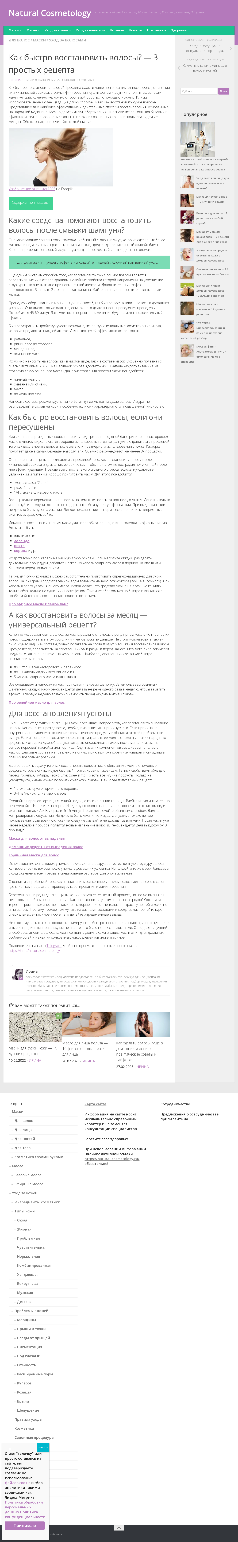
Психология (156, 30)
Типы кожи (24, 1211)
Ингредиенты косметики (37, 1202)
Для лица (23, 1129)
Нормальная (28, 1256)
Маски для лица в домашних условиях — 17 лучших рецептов (211, 290)
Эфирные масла (28, 1184)
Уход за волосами (90, 30)
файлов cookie (17, 1482)
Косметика (24, 1428)
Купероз (24, 1383)
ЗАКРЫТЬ (43, 1447)
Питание (117, 30)
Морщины (26, 1319)
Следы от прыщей (33, 1338)
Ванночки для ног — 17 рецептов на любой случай (211, 218)
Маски (14, 30)
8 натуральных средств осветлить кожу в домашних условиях (212, 255)
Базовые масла (27, 1175)
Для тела (22, 1147)
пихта (19, 545)
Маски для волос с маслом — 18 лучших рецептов (210, 309)
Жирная (24, 1229)
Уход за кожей (56, 30)
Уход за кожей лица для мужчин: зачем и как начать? (212, 183)
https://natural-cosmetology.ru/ (112, 1158)
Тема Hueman (55, 1534)
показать (42, 203)
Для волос (19, 40)
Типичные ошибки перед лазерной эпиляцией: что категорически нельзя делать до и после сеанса (204, 164)
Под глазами (28, 1356)
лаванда (21, 540)
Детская (24, 1301)
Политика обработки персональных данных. (24, 1507)
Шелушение (28, 1410)
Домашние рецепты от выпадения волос (46, 846)
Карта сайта (95, 1104)
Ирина (15, 80)
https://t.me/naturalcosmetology (34, 950)
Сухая (22, 1220)
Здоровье (179, 30)
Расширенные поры (35, 1374)
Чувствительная (32, 1247)
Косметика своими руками (38, 1156)
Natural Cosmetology (50, 12)
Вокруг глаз (27, 1283)
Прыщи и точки (31, 1328)
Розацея (24, 1392)
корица (20, 550)
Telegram (54, 945)
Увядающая (28, 1274)
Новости (135, 30)
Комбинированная (34, 1265)
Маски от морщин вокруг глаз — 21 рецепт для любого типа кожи (212, 237)
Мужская (25, 1292)
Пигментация (29, 1347)
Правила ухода (28, 1419)
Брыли (23, 1401)
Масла (31, 30)
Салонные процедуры (34, 1437)
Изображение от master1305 (32, 188)
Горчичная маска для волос (34, 855)
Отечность (26, 1365)
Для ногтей (24, 1138)
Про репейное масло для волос (37, 702)
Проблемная (28, 1238)
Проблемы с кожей (31, 1310)
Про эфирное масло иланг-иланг (38, 604)
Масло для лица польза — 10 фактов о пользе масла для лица (85, 1048)
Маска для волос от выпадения (37, 838)
